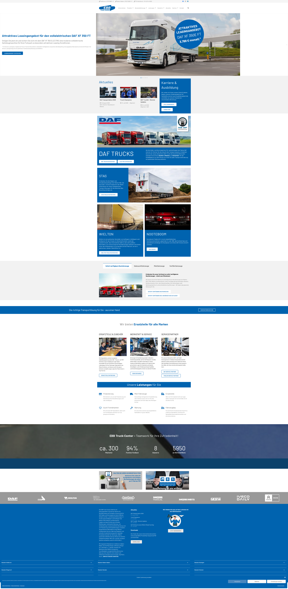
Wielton (102, 106)
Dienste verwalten (281, 585)
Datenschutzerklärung (6, 585)
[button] (285, 577)
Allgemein (132, 103)
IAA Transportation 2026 (108, 100)
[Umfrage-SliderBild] (167, 480)
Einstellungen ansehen (276, 581)
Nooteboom (111, 104)
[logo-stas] (41, 497)
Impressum (22, 585)
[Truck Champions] (128, 92)
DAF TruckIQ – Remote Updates (139, 521)
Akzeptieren (237, 581)
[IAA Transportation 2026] (108, 92)
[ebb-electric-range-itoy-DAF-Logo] (144, 132)
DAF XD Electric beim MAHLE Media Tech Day (142, 525)
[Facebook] (183, 1)
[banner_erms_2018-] (120, 480)
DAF (101, 104)
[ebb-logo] (107, 8)
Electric (105, 104)
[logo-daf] (12, 497)
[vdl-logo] (99, 497)
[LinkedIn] (188, 1)
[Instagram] (185, 1)
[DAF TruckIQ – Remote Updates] (149, 92)
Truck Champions (126, 100)
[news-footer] (175, 520)
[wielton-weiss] (70, 497)
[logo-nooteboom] (128, 497)
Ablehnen (257, 581)
